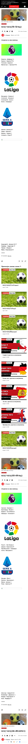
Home (2, 21)
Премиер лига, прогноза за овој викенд (13, 424)
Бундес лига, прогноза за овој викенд (13, 378)
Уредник (8, 35)
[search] (22, 6)
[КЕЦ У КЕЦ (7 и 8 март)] (14, 299)
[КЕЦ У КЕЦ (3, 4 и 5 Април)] (14, 276)
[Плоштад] (14, 6)
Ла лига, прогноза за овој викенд (12, 401)
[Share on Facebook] (2, 31)
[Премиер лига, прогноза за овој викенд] (14, 415)
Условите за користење (6, 3)
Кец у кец (9, 256)
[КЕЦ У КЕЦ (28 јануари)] (14, 322)
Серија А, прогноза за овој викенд (12, 355)
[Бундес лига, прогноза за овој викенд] (14, 369)
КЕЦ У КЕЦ (4, 23)
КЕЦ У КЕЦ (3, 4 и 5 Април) (10, 285)
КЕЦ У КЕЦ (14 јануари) (9, 448)
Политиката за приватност (12, 2)
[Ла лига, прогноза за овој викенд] (14, 392)
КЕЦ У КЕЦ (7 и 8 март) (9, 308)
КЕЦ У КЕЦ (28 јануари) (10, 331)
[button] (10, 31)
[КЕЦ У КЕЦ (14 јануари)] (14, 438)
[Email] (7, 31)
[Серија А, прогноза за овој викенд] (14, 345)
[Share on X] (5, 31)
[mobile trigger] (2, 6)
